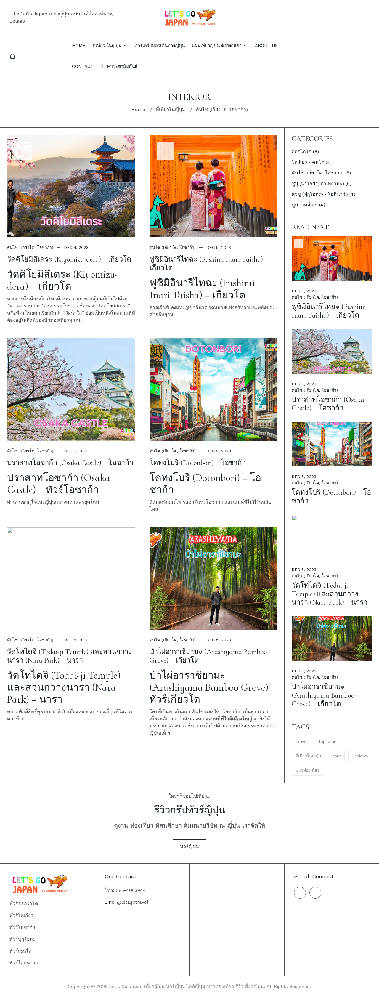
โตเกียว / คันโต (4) (312, 162)
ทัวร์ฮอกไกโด (23, 903)
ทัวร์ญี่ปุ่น (189, 846)
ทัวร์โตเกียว (21, 915)
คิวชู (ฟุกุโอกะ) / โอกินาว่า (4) (323, 194)
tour (337, 755)
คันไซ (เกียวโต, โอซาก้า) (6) (321, 173)
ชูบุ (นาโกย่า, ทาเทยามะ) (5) (321, 183)
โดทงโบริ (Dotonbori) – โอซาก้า (198, 462)
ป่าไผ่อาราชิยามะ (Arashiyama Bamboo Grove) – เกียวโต (208, 656)
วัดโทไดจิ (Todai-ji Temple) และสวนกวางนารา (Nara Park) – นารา (69, 656)
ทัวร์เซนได (20, 951)
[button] (110, 45)
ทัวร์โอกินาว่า (23, 963)
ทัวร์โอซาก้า (72, 490)
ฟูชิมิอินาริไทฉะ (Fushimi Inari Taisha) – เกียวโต (209, 263)
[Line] (315, 893)
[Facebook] (300, 893)
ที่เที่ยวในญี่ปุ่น (308, 755)
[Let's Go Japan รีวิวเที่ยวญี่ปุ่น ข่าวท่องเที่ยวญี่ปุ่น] (190, 17)
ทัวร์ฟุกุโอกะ (22, 939)
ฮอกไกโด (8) (305, 151)
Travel (302, 741)
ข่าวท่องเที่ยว (307, 770)
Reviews (360, 755)
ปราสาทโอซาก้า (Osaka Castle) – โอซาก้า (70, 462)
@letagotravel (132, 902)
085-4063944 (131, 890)
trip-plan (327, 741)
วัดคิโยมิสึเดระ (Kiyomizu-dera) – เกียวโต (69, 259)
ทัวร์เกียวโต (175, 699)
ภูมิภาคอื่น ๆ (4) (308, 205)
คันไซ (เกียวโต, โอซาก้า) (30, 247)
